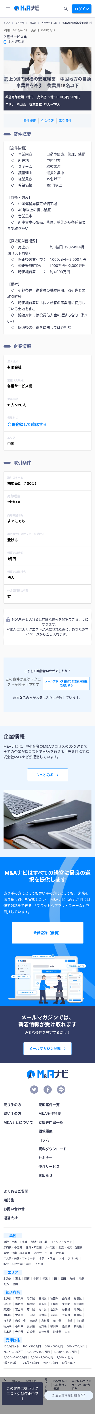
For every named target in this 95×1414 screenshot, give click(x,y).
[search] (65, 8)
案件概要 (29, 120)
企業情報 (47, 120)
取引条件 (65, 120)
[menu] (8, 8)
